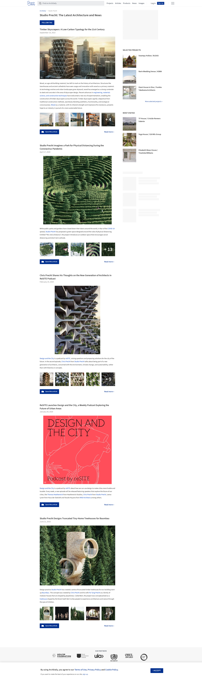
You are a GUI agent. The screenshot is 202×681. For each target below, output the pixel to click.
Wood (53, 105)
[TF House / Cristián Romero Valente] (129, 124)
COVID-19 (111, 228)
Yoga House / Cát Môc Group (150, 134)
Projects (110, 3)
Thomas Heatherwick (55, 494)
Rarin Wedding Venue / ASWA (150, 71)
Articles (118, 3)
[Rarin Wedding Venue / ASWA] (129, 77)
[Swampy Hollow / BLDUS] (129, 61)
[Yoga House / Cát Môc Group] (129, 139)
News (134, 3)
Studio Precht (50, 231)
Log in (153, 3)
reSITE (67, 358)
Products (126, 3)
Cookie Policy (111, 669)
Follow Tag (47, 22)
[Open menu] (173, 3)
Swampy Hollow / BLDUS (149, 55)
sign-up (85, 674)
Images (141, 3)
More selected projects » (153, 101)
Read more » (109, 132)
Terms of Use (81, 669)
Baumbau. (46, 592)
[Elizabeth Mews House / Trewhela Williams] (129, 155)
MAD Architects (85, 497)
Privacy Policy (94, 669)
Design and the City (47, 358)
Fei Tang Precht (94, 592)
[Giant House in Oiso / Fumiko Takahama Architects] (129, 92)
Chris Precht (65, 361)
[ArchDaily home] (31, 3)
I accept (157, 670)
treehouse (43, 599)
